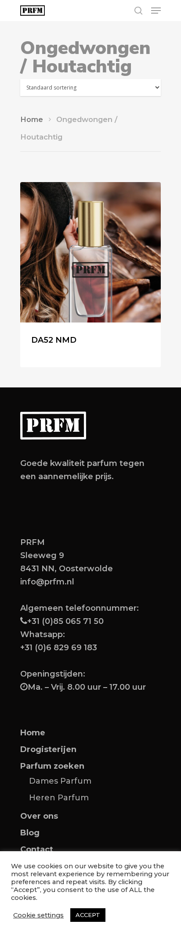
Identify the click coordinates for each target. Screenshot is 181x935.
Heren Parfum (59, 797)
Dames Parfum (60, 781)
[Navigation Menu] (156, 10)
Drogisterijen (48, 749)
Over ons (39, 816)
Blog (30, 833)
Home (31, 119)
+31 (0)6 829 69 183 (58, 647)
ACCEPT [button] (88, 914)
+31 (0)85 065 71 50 (65, 621)
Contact (36, 849)
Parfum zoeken (52, 766)
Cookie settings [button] (38, 915)
